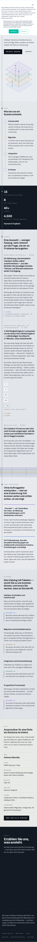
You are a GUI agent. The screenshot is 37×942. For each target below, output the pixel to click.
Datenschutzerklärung (18, 937)
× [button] (33, 4)
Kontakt (29, 51)
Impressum (5, 937)
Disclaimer (30, 937)
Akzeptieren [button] (13, 31)
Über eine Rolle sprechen (16, 818)
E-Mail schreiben (13, 860)
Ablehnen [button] (24, 31)
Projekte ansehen (13, 51)
